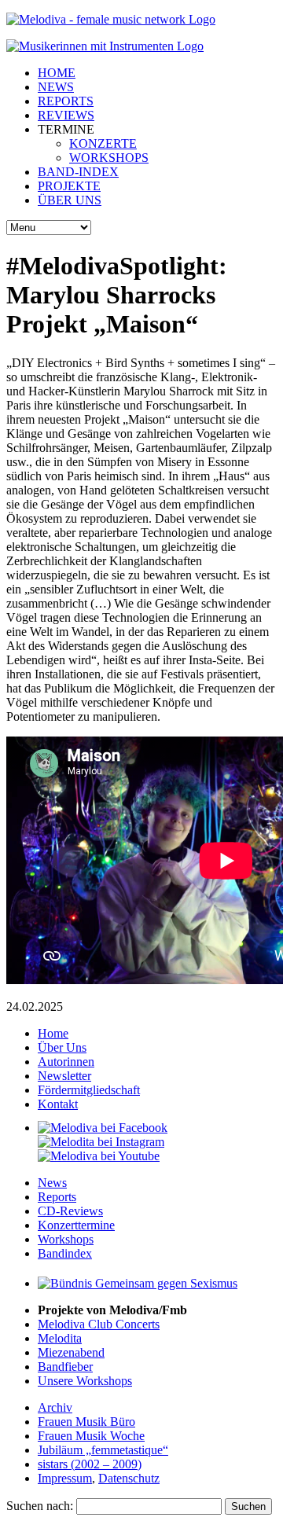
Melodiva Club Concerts (99, 1324)
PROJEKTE (69, 186)
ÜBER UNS (69, 200)
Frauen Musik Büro (86, 1421)
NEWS (56, 87)
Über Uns (62, 1047)
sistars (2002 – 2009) (90, 1464)
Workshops (66, 1239)
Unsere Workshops (85, 1380)
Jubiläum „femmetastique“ (103, 1450)
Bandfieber (65, 1366)
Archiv (55, 1407)
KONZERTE (103, 143)
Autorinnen (66, 1061)
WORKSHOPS (109, 157)
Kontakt (58, 1104)
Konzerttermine (76, 1225)
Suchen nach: (39, 1505)
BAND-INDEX (78, 171)
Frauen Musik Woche (91, 1435)
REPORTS (66, 101)
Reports (57, 1196)
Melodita (60, 1338)
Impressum (65, 1478)
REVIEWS (66, 115)
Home (53, 1033)
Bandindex (65, 1253)
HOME (56, 72)
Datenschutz (129, 1478)
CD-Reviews (70, 1211)
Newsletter (64, 1075)
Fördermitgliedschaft (89, 1090)
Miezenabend (71, 1352)
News (52, 1182)
